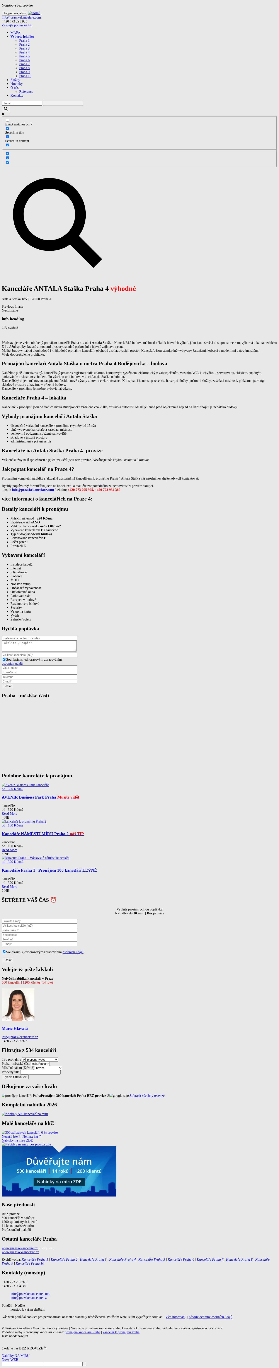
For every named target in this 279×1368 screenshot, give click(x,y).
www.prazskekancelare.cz (20, 1248)
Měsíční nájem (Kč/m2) (18, 1068)
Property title (10, 1072)
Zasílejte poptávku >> (17, 25)
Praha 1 (24, 40)
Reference (26, 91)
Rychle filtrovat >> (15, 1076)
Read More (9, 813)
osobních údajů (12, 663)
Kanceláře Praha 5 (151, 1259)
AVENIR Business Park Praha (40, 797)
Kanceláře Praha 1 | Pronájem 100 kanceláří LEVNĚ (49, 870)
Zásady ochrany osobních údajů (210, 1317)
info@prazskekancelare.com (21, 17)
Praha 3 (24, 48)
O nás (14, 87)
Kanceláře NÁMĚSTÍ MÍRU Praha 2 (43, 833)
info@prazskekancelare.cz (20, 1037)
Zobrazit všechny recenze (147, 1095)
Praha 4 (24, 52)
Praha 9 (24, 72)
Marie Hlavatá (15, 1028)
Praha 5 (24, 56)
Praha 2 (24, 44)
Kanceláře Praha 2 (64, 1259)
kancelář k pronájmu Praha (121, 1332)
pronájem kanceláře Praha (82, 1332)
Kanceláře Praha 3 (93, 1259)
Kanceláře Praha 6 (181, 1259)
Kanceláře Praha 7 (210, 1259)
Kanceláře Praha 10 (30, 1263)
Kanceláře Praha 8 (239, 1259)
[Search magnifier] (6, 109)
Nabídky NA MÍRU (16, 1356)
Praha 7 (24, 64)
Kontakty (16, 95)
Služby (15, 80)
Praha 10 (25, 76)
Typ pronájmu (11, 1059)
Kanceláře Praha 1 (35, 1259)
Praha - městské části (16, 1063)
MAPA (15, 32)
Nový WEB (10, 1359)
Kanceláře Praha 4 (122, 1259)
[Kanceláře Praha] (30, 1132)
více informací (175, 1317)
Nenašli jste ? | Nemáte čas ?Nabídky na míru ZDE (21, 1138)
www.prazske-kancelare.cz (20, 1252)
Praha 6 (24, 60)
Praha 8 (24, 68)
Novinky (16, 84)
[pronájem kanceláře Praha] (25, 1114)
